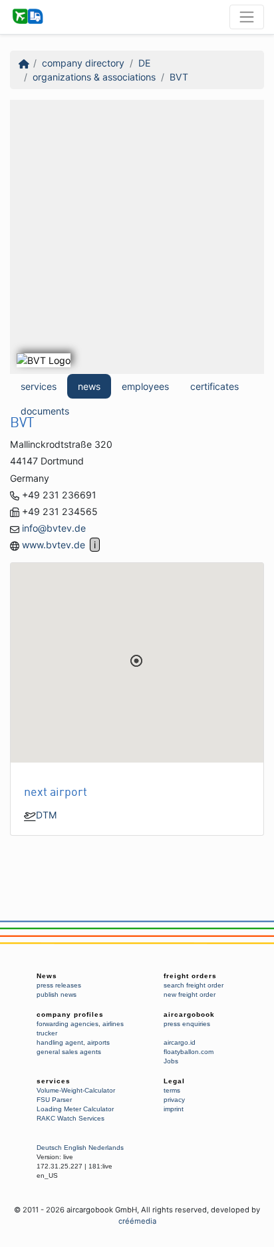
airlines (113, 1023)
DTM (46, 814)
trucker (47, 1033)
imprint (174, 1109)
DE (144, 63)
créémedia (137, 1221)
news (89, 386)
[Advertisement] (137, 237)
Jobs (171, 1061)
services (39, 386)
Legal (174, 1081)
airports (98, 1042)
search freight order (193, 985)
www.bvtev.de (53, 544)
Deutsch (49, 1147)
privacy (174, 1099)
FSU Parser (54, 1099)
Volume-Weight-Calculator (76, 1090)
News (47, 976)
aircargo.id (180, 1042)
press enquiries (187, 1023)
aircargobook (189, 1014)
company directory (83, 63)
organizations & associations (94, 77)
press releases (59, 985)
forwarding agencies (67, 1023)
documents (45, 411)
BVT (179, 77)
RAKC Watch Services (70, 1118)
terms (172, 1090)
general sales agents (69, 1051)
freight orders (190, 976)
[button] (136, 660)
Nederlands (106, 1147)
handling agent (60, 1042)
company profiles (70, 1014)
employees (145, 386)
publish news (56, 994)
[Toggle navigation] (246, 17)
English (75, 1147)
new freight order (189, 994)
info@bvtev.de (54, 528)
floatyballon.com (188, 1051)
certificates (214, 386)
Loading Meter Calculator (75, 1109)
